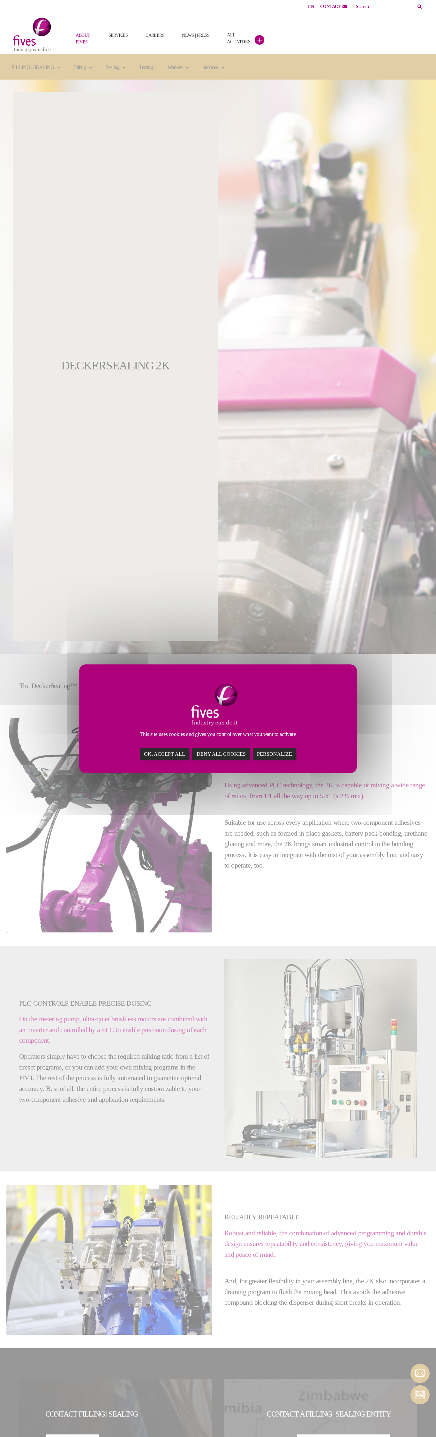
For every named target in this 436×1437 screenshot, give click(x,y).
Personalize (274, 753)
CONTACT (330, 6)
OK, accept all (164, 753)
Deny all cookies (221, 753)
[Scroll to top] (420, 1421)
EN (311, 6)
